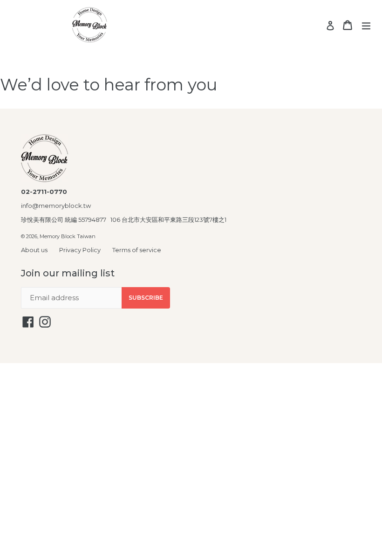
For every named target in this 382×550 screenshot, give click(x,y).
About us (34, 250)
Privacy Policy (80, 250)
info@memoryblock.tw (56, 205)
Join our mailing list (68, 273)
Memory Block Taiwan (68, 236)
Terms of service (136, 250)
